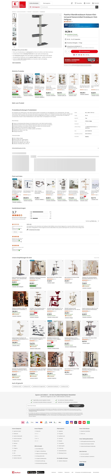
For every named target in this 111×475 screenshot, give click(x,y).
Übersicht (38, 431)
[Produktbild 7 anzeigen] (14, 43)
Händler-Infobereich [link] (63, 461)
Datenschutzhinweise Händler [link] (87, 443)
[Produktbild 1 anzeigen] (14, 16)
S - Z (37, 441)
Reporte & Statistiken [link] (85, 431)
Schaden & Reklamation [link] (41, 458)
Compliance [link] (60, 472)
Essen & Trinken (17, 455)
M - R (37, 438)
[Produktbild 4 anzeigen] (14, 29)
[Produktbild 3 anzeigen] (14, 25)
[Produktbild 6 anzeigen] (14, 39)
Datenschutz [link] (67, 472)
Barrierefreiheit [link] (96, 472)
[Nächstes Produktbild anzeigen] (14, 47)
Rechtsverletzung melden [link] (41, 463)
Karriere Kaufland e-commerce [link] (87, 456)
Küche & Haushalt (17, 438)
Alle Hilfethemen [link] (39, 448)
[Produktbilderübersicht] (14, 30)
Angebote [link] (61, 431)
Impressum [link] (54, 472)
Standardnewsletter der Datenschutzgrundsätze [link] (37, 410)
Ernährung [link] (61, 448)
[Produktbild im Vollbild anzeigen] (40, 30)
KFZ (14, 453)
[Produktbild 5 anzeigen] (14, 34)
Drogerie (15, 448)
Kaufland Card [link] (62, 436)
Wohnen (15, 443)
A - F (37, 433)
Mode (15, 445)
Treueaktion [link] (61, 443)
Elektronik (16, 433)
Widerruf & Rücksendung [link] (41, 453)
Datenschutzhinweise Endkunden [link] (88, 446)
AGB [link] (72, 472)
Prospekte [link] (61, 433)
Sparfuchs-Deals (17, 431)
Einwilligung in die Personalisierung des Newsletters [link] (37, 414)
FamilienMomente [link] (62, 450)
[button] (40, 212)
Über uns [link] (83, 433)
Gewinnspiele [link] (61, 445)
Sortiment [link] (61, 438)
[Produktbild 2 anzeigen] (14, 20)
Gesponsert (96, 257)
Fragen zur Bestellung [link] (41, 451)
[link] (47, 3)
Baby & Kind (16, 441)
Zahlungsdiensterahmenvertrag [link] (88, 441)
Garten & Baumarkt (18, 436)
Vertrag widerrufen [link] (40, 456)
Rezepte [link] (60, 441)
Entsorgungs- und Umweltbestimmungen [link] (83, 472)
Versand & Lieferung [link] (40, 461)
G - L (37, 436)
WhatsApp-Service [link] (62, 453)
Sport (15, 450)
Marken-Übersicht (18, 458)
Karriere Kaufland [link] (85, 454)
